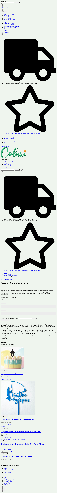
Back (3, 11)
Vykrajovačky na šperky (9, 19)
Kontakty (6, 30)
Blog (5, 28)
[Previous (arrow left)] (2, 490)
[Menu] (2, 6)
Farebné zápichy (7, 17)
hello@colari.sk (5, 32)
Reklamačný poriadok (9, 24)
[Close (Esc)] (2, 488)
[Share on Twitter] (1, 288)
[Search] (2, 34)
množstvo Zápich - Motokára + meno (9, 318)
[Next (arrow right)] (4, 490)
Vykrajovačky (7, 15)
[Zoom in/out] (4, 488)
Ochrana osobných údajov (10, 27)
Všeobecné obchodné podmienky (11, 26)
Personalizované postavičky (10, 275)
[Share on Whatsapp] (2, 288)
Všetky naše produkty (9, 14)
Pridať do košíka (4, 320)
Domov (5, 22)
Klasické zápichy (8, 18)
